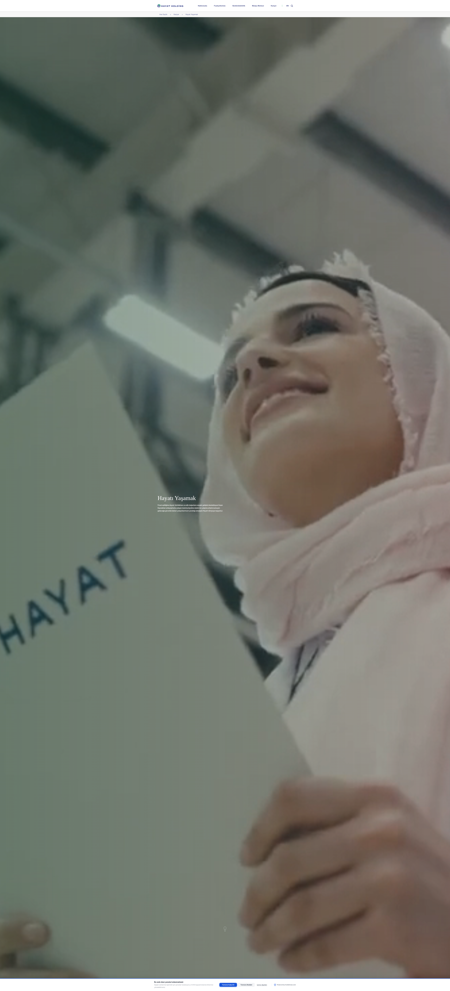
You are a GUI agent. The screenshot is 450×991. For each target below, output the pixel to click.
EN (287, 6)
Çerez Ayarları (262, 985)
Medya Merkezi (258, 6)
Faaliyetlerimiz (219, 6)
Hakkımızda (202, 6)
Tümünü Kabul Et (228, 985)
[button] (292, 6)
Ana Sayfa (163, 14)
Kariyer (273, 6)
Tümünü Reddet (246, 985)
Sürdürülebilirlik (238, 6)
